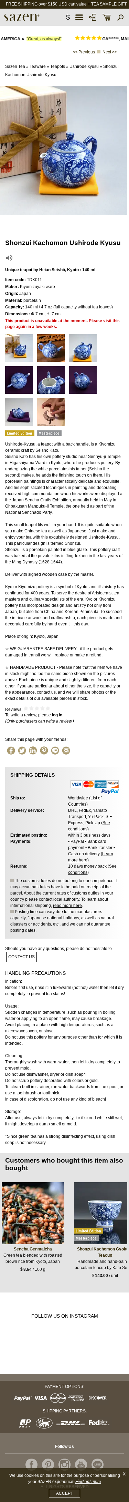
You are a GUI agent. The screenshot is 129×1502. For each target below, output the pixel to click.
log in (57, 715)
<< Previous (84, 52)
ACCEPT (64, 1493)
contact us (21, 956)
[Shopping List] (106, 17)
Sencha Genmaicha (33, 1249)
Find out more (88, 1481)
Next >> (110, 52)
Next (122, 150)
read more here (67, 905)
